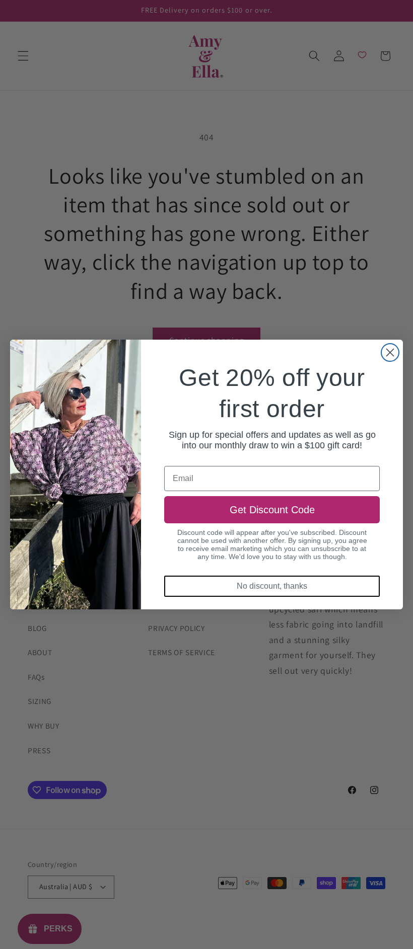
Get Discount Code (272, 509)
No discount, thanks (272, 586)
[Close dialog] (390, 352)
